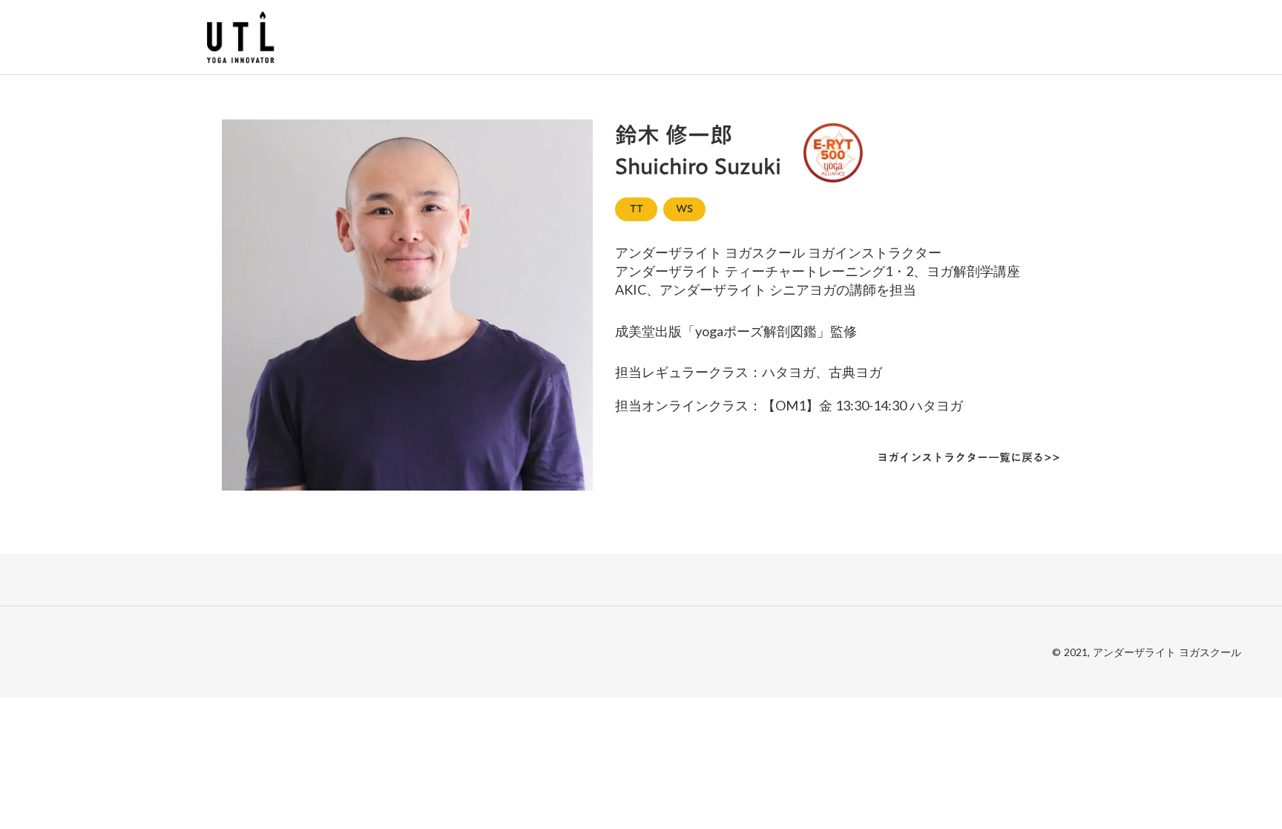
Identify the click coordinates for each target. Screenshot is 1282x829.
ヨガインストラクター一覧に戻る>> (968, 457)
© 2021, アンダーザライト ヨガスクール (1146, 652)
